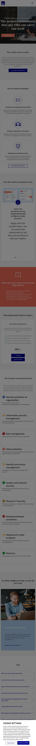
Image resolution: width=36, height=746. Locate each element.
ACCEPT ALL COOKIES (23, 743)
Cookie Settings (11, 743)
